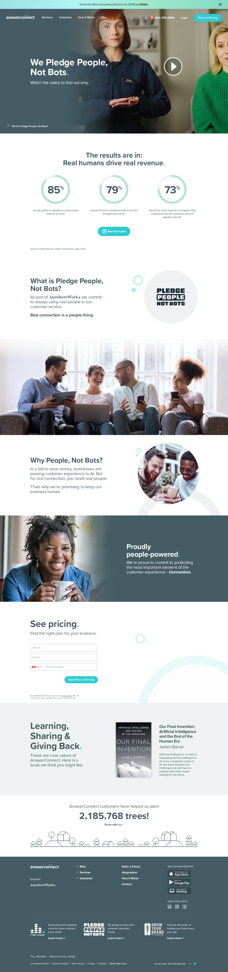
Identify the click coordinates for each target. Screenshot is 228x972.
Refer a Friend (131, 866)
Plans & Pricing (207, 18)
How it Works (86, 17)
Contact (127, 884)
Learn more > (56, 938)
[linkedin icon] (170, 906)
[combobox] (36, 667)
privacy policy (67, 696)
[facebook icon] (184, 906)
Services (47, 17)
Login (184, 18)
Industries (65, 17)
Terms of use (77, 963)
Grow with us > (114, 824)
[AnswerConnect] (44, 866)
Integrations (129, 872)
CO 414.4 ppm (38, 956)
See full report (116, 231)
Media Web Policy (118, 963)
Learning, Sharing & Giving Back (55, 735)
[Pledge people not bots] (94, 931)
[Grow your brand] (154, 931)
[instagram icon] (177, 906)
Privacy (91, 963)
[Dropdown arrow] (77, 866)
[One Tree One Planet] (37, 931)
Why (104, 17)
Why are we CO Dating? (62, 956)
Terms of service (60, 963)
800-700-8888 (165, 17)
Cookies (102, 963)
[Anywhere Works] (42, 885)
